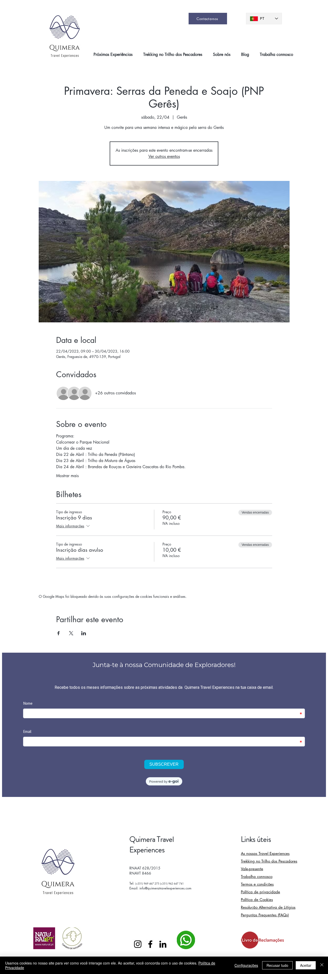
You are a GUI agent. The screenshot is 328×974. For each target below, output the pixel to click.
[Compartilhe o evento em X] (71, 633)
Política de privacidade (260, 891)
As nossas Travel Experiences (265, 853)
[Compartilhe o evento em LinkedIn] (83, 633)
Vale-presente (252, 868)
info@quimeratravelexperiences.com (165, 888)
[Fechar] (322, 965)
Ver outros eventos (164, 156)
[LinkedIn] (163, 944)
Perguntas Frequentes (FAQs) (265, 915)
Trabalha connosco (256, 876)
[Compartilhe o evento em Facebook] (58, 633)
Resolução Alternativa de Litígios (268, 907)
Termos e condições (257, 884)
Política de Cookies (257, 899)
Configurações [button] (246, 965)
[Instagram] (138, 944)
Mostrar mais (67, 475)
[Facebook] (150, 944)
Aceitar (305, 965)
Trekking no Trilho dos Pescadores (269, 861)
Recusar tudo (277, 965)
